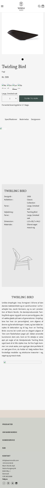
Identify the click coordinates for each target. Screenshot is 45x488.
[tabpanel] (22, 33)
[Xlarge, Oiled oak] (20, 86)
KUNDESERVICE (8, 440)
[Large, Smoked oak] (14, 86)
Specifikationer (11, 119)
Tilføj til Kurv (31, 98)
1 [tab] (23, 59)
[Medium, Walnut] (4, 86)
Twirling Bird (32, 212)
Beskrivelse (24, 119)
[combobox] (39, 6)
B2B (4, 448)
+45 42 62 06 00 (7, 463)
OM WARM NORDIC (9, 432)
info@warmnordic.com (10, 460)
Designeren (35, 119)
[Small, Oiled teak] (9, 86)
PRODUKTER (7, 424)
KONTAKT (6, 456)
